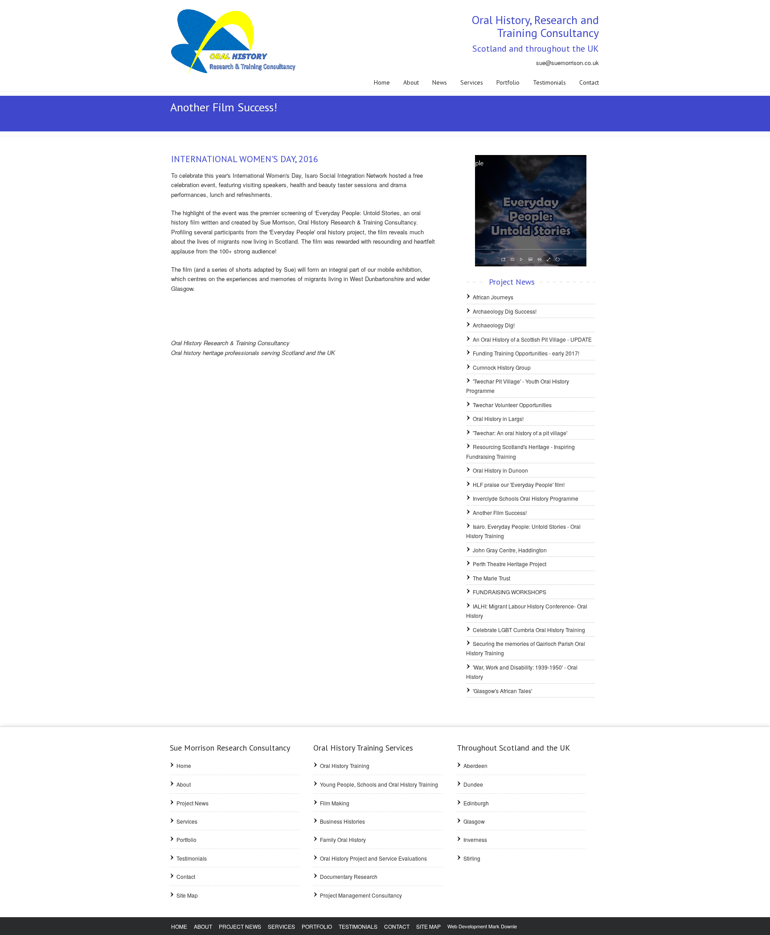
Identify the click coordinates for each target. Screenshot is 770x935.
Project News (192, 803)
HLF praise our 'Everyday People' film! (519, 484)
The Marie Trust (491, 578)
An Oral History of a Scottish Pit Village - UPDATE (532, 339)
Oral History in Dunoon (500, 470)
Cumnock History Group (502, 367)
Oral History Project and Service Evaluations (373, 858)
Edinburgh (476, 803)
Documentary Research (348, 876)
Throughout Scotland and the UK (513, 748)
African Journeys (493, 297)
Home (382, 82)
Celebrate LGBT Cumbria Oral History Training (529, 629)
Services (471, 82)
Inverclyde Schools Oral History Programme (525, 498)
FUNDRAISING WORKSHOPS (509, 592)
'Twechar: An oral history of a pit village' (520, 433)
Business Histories (342, 821)
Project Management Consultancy (361, 895)
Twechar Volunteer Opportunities (512, 404)
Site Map (187, 895)
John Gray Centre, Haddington (510, 550)
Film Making (334, 803)
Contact (589, 82)
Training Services (363, 748)
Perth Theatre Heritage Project (509, 564)
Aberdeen (475, 765)
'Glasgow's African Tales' (502, 690)
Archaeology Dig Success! (505, 311)
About (411, 82)
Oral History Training (344, 765)
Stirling (471, 858)
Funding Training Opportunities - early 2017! (526, 353)
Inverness (475, 839)
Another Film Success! (500, 512)
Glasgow (474, 821)
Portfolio (508, 82)
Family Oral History (343, 839)
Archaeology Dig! (494, 325)
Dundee (473, 784)
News (439, 82)
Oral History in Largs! (498, 418)
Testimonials (549, 82)
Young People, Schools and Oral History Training (379, 784)
